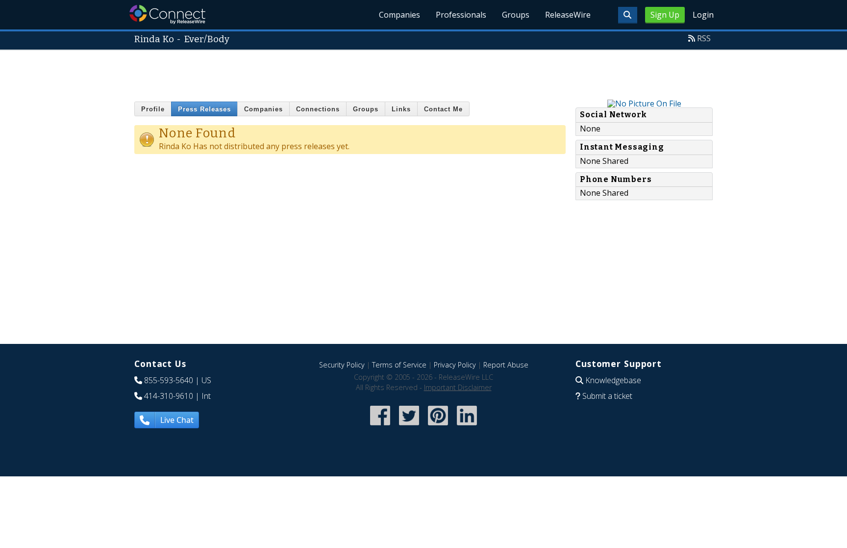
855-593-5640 (168, 380)
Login (703, 14)
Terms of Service (399, 364)
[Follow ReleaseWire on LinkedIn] (466, 426)
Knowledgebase (613, 380)
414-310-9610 (168, 396)
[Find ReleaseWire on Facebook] (380, 426)
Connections (318, 109)
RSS (704, 38)
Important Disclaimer (458, 387)
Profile (153, 109)
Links (401, 109)
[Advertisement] (423, 73)
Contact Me (443, 109)
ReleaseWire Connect (167, 14)
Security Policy (342, 364)
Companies (399, 14)
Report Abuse (505, 364)
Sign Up (664, 14)
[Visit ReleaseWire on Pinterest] (437, 426)
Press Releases (204, 109)
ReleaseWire (568, 14)
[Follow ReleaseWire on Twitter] (409, 426)
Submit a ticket (607, 396)
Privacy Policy (455, 364)
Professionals (461, 14)
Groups (515, 14)
